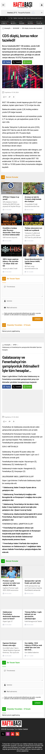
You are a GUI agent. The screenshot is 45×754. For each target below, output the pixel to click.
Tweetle (18, 62)
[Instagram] (8, 734)
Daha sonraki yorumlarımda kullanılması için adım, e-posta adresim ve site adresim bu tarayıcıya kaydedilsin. (22, 314)
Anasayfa (7, 28)
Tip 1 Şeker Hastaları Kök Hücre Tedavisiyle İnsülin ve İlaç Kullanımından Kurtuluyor (27, 18)
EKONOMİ (16, 28)
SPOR (14, 345)
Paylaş (8, 62)
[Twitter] (3, 734)
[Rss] (17, 734)
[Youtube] (12, 734)
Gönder (28, 62)
